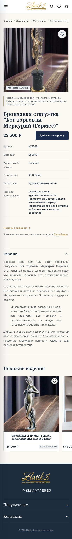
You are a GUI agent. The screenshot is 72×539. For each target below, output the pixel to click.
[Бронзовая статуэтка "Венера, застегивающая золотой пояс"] (31, 404)
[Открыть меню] (5, 6)
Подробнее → (61, 234)
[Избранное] (59, 6)
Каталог (7, 21)
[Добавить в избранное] (62, 34)
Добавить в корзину (52, 135)
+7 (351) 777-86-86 (36, 490)
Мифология (39, 21)
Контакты (12, 516)
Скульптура (22, 21)
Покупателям (15, 504)
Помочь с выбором (16, 227)
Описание (10, 254)
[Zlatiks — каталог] (36, 6)
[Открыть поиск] (51, 6)
